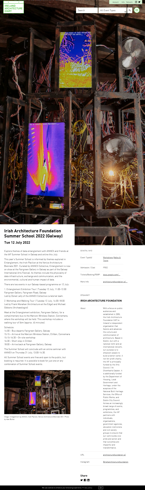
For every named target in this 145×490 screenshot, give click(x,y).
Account (116, 2)
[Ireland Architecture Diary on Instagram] (136, 2)
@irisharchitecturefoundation (115, 462)
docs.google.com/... (111, 275)
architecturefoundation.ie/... (115, 282)
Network (129, 2)
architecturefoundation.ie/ (114, 455)
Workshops (108, 258)
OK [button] (101, 488)
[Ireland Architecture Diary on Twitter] (139, 2)
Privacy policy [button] (87, 488)
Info (123, 2)
